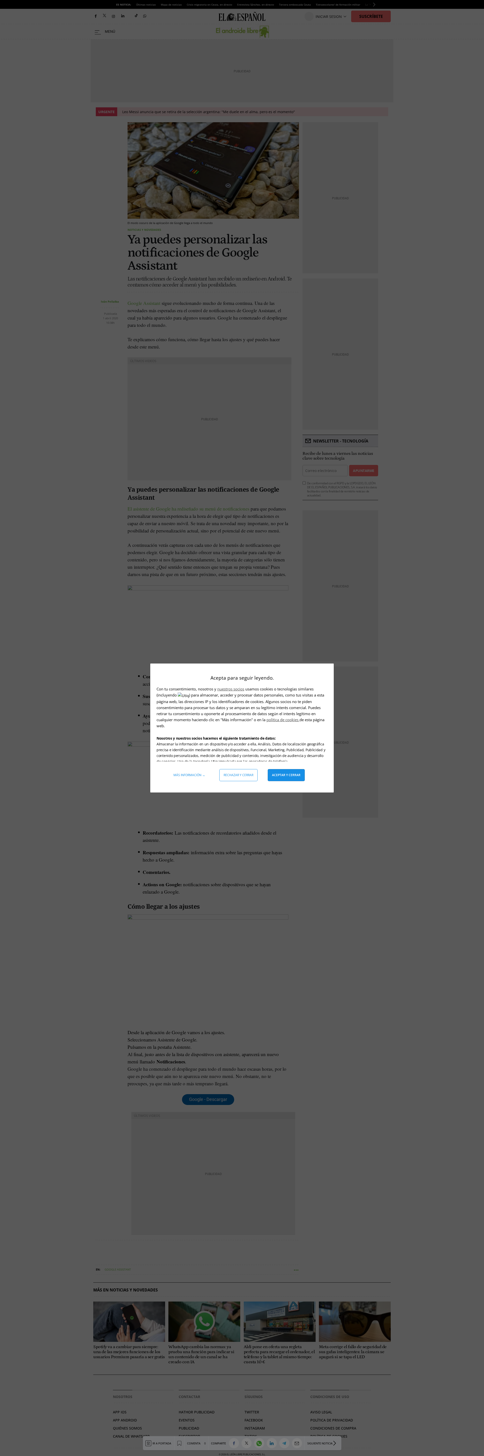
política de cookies (282, 719)
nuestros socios (230, 688)
